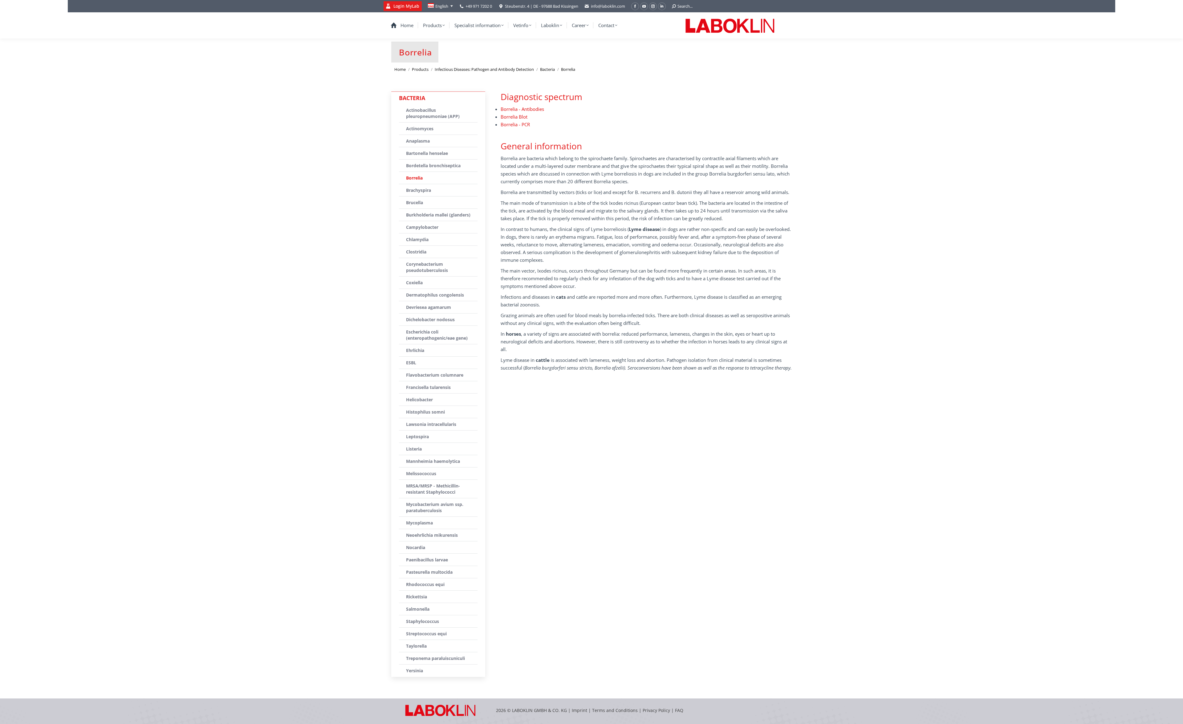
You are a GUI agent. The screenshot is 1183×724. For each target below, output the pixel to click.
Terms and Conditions (615, 710)
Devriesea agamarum (428, 307)
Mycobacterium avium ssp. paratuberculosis (434, 507)
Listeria (414, 449)
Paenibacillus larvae (427, 560)
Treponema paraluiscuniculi (435, 658)
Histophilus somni (425, 412)
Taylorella (416, 646)
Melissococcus (421, 473)
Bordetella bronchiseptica (433, 165)
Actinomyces (419, 128)
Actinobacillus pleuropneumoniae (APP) (433, 113)
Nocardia (415, 547)
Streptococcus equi (426, 634)
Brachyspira (418, 190)
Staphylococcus (422, 621)
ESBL (411, 363)
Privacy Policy (656, 710)
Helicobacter (419, 399)
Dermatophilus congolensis (435, 295)
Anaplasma (418, 141)
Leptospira (417, 436)
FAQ (679, 710)
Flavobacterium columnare (434, 375)
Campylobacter (422, 227)
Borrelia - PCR (515, 124)
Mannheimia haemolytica (433, 461)
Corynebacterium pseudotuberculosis (427, 267)
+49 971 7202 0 (478, 6)
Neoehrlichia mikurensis (432, 535)
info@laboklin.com (608, 6)
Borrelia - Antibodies (522, 109)
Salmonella (417, 609)
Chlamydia (417, 239)
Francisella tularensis (428, 387)
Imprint (579, 710)
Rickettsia (416, 597)
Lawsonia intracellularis (431, 424)
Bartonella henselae (427, 153)
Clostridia (416, 252)
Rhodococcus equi (425, 584)
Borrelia (414, 178)
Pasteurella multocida (429, 572)
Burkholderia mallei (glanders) (438, 215)
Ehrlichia (415, 350)
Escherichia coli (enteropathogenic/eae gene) (437, 335)
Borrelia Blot (514, 117)
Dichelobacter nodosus (430, 319)
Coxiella (414, 282)
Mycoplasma (419, 523)
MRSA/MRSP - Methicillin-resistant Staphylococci (433, 489)
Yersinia (414, 670)
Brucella (414, 202)
